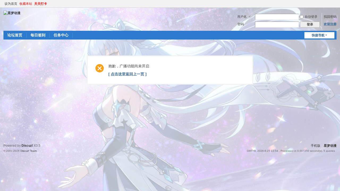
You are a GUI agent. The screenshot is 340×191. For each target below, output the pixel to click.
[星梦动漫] (11, 13)
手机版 (315, 145)
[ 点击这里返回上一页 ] (127, 74)
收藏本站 (25, 4)
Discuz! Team (28, 150)
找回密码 (330, 17)
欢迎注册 (330, 24)
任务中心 (61, 35)
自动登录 (311, 17)
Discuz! (27, 145)
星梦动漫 (330, 145)
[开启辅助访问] (335, 3)
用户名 (242, 17)
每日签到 (38, 35)
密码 (240, 24)
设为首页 (11, 4)
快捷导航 (318, 35)
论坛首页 (14, 35)
